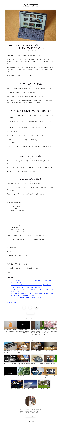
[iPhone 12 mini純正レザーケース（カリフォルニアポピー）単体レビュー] (10, 324)
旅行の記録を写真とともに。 (30, 388)
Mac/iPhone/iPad (33, 50)
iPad (9, 302)
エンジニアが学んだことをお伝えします (30, 6)
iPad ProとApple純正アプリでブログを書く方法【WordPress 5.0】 (29, 297)
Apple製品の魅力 (34, 375)
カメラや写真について (48, 350)
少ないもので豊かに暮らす (9, 375)
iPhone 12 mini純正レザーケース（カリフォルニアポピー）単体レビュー (10, 331)
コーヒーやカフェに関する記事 (37, 350)
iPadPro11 (14, 302)
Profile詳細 (30, 416)
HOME (30, 313)
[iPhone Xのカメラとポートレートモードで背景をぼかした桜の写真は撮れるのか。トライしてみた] (50, 324)
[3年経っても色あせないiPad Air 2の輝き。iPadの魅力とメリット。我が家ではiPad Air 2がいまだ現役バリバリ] (37, 324)
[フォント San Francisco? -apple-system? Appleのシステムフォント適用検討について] (23, 324)
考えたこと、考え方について (43, 388)
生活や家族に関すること (22, 375)
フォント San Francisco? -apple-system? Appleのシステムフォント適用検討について (23, 331)
